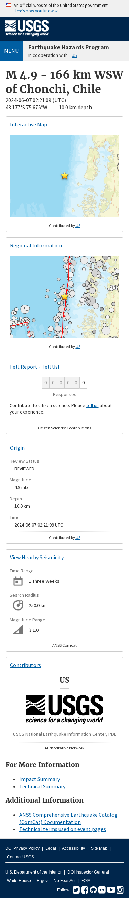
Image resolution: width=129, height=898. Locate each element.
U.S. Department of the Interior (33, 872)
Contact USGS (20, 857)
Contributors (25, 665)
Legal (50, 848)
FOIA (85, 880)
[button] (65, 175)
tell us (92, 405)
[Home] (27, 37)
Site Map (99, 848)
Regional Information (36, 245)
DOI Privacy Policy (22, 848)
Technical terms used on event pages (62, 829)
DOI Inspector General (88, 872)
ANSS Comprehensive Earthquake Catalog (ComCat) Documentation (68, 818)
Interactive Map (28, 124)
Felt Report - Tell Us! (34, 366)
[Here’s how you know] (64, 8)
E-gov (42, 880)
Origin (17, 447)
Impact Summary (39, 779)
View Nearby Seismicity (37, 557)
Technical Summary (42, 786)
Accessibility (73, 848)
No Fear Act (64, 880)
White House (19, 880)
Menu (11, 50)
